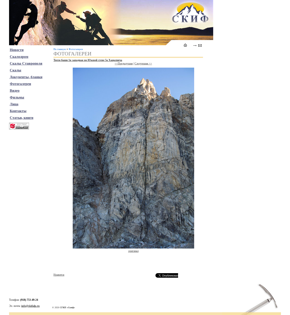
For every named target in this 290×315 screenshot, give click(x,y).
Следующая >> (143, 63)
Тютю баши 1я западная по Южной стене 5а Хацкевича (87, 60)
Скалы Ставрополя (26, 63)
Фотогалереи (76, 49)
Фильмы (17, 97)
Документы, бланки (26, 77)
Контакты (18, 111)
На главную (59, 49)
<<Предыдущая (124, 63)
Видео (14, 90)
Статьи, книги (21, 118)
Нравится (58, 274)
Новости (17, 50)
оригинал (133, 251)
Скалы (15, 70)
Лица (14, 104)
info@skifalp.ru (30, 306)
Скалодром (19, 57)
